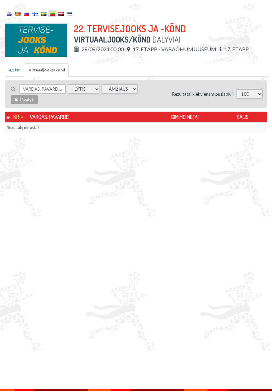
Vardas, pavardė (49, 117)
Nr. (16, 117)
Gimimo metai (185, 117)
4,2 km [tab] (15, 69)
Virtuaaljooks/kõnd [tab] (47, 69)
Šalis (242, 117)
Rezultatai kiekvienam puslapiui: (203, 94)
